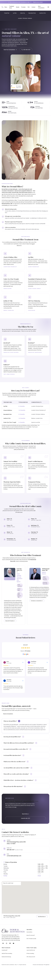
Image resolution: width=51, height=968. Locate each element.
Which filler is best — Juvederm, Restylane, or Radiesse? (18, 780)
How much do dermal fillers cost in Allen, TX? (16, 749)
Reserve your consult (38, 2)
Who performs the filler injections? (13, 786)
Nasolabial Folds (32, 13)
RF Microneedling (30, 953)
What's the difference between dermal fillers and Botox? (19, 743)
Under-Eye (22, 13)
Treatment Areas (11, 7)
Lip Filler (15, 13)
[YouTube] (13, 943)
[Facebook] (3, 943)
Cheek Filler (6, 13)
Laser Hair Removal (31, 950)
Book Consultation (41, 7)
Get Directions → (42, 916)
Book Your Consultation (9, 49)
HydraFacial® (4, 950)
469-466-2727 (26, 49)
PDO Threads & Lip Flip (31, 938)
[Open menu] (48, 7)
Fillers (5, 7)
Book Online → (25, 814)
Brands (17, 7)
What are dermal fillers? (10, 721)
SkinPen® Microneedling (7, 953)
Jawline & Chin (42, 13)
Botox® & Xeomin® (31, 935)
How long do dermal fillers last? (12, 736)
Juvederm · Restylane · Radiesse (25, 18)
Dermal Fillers (29, 932)
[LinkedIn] (10, 943)
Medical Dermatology (6, 956)
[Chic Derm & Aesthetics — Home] (2, 7)
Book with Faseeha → (10, 620)
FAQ (28, 7)
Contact (33, 7)
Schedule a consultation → (37, 600)
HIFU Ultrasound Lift (31, 956)
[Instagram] (6, 943)
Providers (23, 7)
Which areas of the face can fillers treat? (14, 761)
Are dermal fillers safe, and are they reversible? (16, 768)
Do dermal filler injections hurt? (12, 755)
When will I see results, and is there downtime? (16, 774)
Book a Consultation (8, 713)
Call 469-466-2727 (25, 818)
